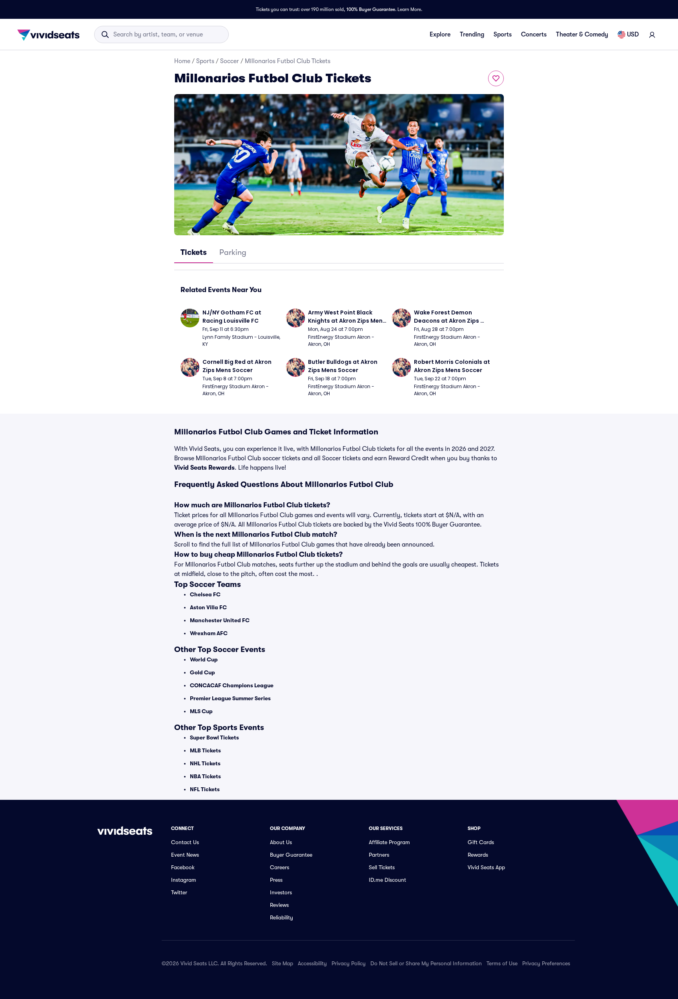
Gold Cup (202, 672)
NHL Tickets (205, 763)
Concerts (534, 34)
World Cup (204, 659)
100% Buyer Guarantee (370, 9)
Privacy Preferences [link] (546, 963)
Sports (503, 34)
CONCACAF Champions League (231, 685)
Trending (472, 34)
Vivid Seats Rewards (204, 467)
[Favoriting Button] (496, 78)
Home (182, 61)
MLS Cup (201, 711)
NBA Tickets (205, 776)
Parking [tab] (232, 252)
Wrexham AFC (209, 633)
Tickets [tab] (193, 252)
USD (633, 34)
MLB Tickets (205, 750)
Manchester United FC (220, 620)
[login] (652, 34)
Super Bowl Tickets (214, 737)
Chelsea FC (205, 594)
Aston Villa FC (208, 607)
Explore (440, 34)
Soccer (229, 61)
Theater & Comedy (582, 34)
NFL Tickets (205, 789)
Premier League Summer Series (230, 698)
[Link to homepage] (50, 34)
